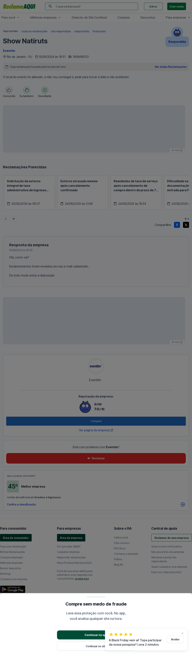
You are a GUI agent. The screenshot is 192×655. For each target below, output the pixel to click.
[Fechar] (182, 633)
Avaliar (175, 639)
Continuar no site (96, 645)
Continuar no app (96, 634)
